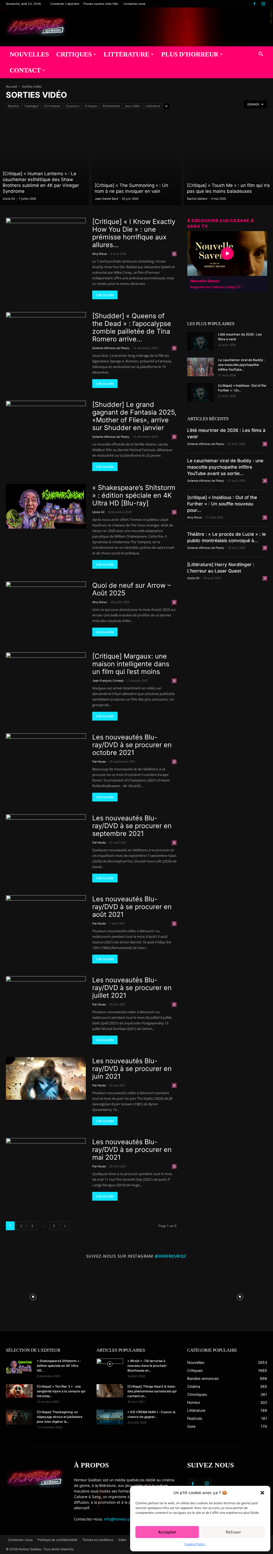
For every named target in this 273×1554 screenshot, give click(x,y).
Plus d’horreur (189, 54)
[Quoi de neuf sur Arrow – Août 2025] (46, 604)
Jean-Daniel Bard (106, 199)
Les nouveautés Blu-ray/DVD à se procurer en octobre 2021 (132, 744)
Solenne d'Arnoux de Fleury (110, 348)
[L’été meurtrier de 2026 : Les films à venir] (200, 341)
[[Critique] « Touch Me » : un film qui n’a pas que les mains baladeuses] (228, 161)
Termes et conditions (97, 1540)
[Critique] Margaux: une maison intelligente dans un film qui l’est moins (130, 664)
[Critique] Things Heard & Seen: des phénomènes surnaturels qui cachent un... (151, 1391)
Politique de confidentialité (57, 1540)
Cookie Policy (194, 1544)
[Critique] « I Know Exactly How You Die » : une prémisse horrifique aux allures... (133, 233)
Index (122, 1540)
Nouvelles (29, 54)
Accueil (11, 86)
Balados (13, 106)
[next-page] (65, 1225)
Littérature (126, 54)
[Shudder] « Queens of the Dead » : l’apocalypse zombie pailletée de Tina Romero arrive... (131, 327)
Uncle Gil (9, 199)
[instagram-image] (33, 1296)
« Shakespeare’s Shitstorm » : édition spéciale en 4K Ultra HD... (59, 1365)
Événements (111, 106)
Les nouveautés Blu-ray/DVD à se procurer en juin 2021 (132, 1068)
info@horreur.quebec (122, 1519)
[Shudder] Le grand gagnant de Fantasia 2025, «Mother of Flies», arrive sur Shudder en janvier (134, 416)
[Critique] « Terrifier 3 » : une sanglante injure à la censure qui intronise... (61, 1391)
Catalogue (31, 106)
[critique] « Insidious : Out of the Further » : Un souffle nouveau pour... (222, 504)
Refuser (233, 1532)
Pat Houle (99, 761)
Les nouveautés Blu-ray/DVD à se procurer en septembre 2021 (132, 825)
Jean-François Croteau (107, 680)
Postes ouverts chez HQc (100, 4)
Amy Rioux (99, 254)
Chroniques (52, 106)
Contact (25, 70)
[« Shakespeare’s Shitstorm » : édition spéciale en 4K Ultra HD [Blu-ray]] (46, 506)
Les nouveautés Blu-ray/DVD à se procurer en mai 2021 (132, 1149)
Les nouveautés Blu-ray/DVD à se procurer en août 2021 (132, 906)
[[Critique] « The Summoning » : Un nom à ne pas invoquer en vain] (136, 161)
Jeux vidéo (132, 106)
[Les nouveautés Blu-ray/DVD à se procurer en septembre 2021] (46, 836)
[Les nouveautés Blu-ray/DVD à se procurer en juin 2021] (46, 1078)
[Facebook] (254, 3)
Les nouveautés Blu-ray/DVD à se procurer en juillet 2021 (132, 987)
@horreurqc (171, 1256)
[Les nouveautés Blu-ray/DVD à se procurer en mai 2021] (46, 1160)
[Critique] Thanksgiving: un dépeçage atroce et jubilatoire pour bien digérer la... (59, 1417)
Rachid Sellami (197, 199)
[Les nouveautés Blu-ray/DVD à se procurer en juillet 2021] (46, 996)
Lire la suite (105, 295)
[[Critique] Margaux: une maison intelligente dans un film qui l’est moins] (46, 673)
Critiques (74, 54)
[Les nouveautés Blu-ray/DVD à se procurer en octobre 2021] (46, 755)
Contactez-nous (134, 4)
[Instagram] (263, 3)
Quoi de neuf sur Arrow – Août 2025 (131, 589)
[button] (262, 1492)
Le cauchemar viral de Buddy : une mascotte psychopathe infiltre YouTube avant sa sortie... (225, 467)
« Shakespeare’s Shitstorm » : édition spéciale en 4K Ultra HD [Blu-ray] (133, 495)
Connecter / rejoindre (64, 4)
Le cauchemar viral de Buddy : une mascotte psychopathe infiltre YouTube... (241, 364)
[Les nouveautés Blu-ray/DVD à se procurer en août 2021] (46, 917)
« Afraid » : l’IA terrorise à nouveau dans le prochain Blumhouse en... (146, 1365)
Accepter (167, 1532)
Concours (72, 106)
